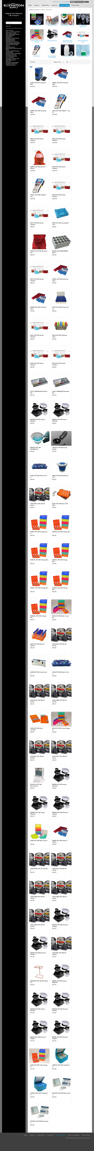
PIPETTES (8, 61)
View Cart (8, 26)
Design (88, 1138)
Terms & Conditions (73, 1135)
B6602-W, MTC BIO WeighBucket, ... (35, 448)
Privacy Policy (75, 5)
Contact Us (54, 5)
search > (86, 1)
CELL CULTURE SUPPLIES (13, 31)
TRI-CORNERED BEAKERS (13, 43)
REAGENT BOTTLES (11, 55)
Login (61, 1)
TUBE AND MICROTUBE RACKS (37, 41)
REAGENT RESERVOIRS (12, 62)
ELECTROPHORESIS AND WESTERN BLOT (12, 35)
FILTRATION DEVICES (11, 56)
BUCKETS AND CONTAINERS (13, 53)
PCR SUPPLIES (10, 57)
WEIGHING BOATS (10, 47)
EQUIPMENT (9, 37)
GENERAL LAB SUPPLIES (12, 38)
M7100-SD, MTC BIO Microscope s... (36, 785)
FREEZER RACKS (10, 40)
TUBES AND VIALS (10, 65)
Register (67, 1)
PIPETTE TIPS (9, 30)
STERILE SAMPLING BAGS (13, 51)
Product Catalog (64, 5)
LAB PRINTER (9, 52)
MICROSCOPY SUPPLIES (12, 42)
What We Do (45, 5)
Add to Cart (39, 89)
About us (37, 5)
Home (30, 5)
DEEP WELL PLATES (11, 33)
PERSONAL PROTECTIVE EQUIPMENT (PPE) (12, 59)
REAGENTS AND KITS (11, 64)
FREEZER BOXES (10, 39)
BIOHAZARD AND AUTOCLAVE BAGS (68, 41)
